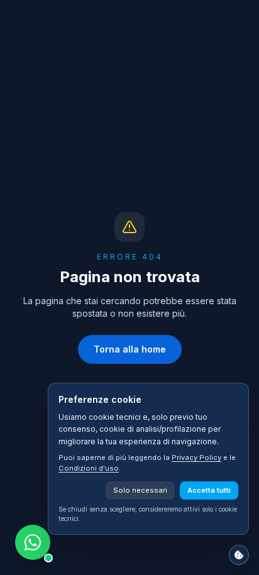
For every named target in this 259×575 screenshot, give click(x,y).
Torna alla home (130, 349)
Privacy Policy (196, 457)
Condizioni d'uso (88, 468)
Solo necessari (140, 490)
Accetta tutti (209, 490)
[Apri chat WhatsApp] (32, 542)
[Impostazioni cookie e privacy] (239, 555)
